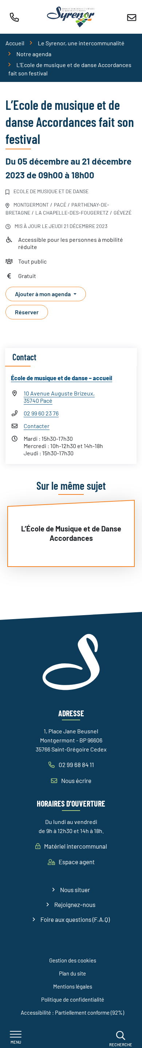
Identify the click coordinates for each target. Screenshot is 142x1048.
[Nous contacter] (132, 16)
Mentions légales (72, 986)
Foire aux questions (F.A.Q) (75, 919)
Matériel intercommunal (75, 846)
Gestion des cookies (72, 960)
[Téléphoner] (14, 17)
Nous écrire (75, 780)
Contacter (37, 425)
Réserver (27, 311)
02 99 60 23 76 (41, 413)
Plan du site (72, 973)
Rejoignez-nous (74, 904)
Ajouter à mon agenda (43, 293)
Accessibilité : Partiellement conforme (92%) (72, 1012)
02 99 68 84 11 (76, 764)
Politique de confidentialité (72, 999)
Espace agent (76, 861)
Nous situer (75, 889)
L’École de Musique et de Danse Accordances (71, 533)
